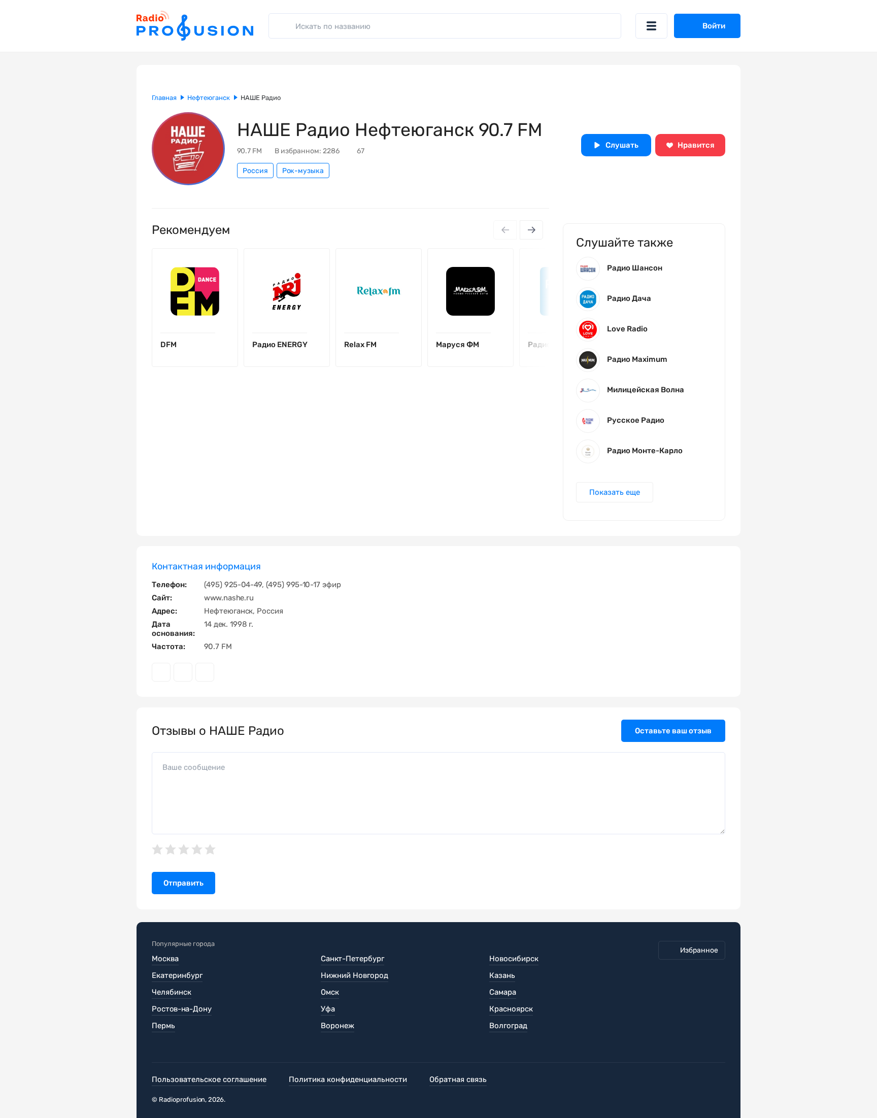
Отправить (183, 883)
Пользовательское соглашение (209, 1079)
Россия (255, 170)
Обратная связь (458, 1079)
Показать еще (614, 492)
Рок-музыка (303, 170)
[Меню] (651, 26)
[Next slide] (531, 230)
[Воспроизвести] (222, 333)
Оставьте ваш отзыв (673, 730)
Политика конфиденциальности (348, 1079)
